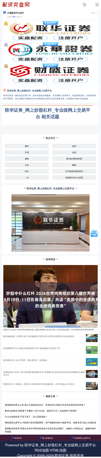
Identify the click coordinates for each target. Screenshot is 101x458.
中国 (27, 152)
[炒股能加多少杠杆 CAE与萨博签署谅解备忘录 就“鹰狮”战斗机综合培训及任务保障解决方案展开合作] (92, 374)
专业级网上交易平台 (82, 438)
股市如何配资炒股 (74, 158)
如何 (74, 146)
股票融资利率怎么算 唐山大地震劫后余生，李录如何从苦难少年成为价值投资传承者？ (45, 404)
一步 (27, 177)
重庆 (27, 146)
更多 (93, 12)
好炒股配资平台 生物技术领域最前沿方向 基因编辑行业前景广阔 (31, 348)
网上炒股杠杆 (47, 438)
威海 (27, 158)
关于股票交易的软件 (74, 171)
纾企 (27, 171)
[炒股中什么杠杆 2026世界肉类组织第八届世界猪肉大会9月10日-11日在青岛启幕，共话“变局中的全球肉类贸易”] (50, 296)
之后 (27, 164)
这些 (74, 152)
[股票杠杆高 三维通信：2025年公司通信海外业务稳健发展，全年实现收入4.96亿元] (92, 386)
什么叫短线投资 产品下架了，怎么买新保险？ (26, 416)
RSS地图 (42, 450)
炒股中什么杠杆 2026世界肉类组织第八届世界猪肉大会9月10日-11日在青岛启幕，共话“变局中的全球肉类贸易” (48, 329)
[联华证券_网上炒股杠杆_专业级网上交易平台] (16, 4)
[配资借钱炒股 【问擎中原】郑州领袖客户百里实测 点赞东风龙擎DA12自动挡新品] (92, 338)
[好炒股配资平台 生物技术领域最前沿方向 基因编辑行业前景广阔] (92, 350)
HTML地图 (58, 450)
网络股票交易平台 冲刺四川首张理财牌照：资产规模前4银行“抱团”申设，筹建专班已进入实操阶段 (50, 422)
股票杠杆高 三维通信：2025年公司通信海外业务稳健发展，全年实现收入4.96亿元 (39, 384)
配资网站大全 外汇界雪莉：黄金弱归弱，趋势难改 (25, 360)
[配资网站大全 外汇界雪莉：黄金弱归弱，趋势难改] (92, 362)
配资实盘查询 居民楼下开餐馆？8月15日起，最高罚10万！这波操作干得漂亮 (41, 410)
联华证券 (18, 438)
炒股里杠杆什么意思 (74, 177)
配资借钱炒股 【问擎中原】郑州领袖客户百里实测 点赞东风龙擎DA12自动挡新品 (38, 336)
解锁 (74, 164)
